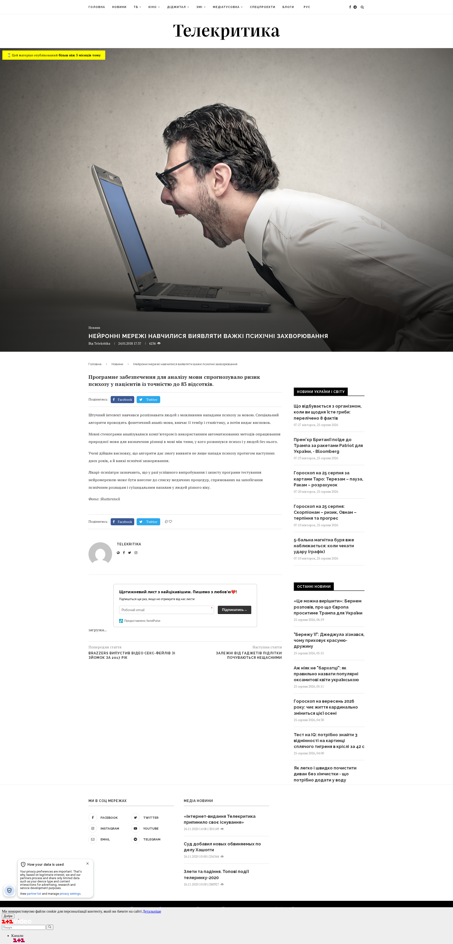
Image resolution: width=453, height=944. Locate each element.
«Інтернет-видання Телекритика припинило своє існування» (220, 819)
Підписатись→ (234, 610)
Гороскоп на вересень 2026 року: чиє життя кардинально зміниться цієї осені (326, 707)
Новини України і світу (321, 392)
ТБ (136, 7)
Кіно (152, 7)
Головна (96, 7)
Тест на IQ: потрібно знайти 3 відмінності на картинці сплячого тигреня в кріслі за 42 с (329, 740)
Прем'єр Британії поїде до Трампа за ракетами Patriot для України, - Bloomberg (328, 445)
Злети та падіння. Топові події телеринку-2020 (216, 874)
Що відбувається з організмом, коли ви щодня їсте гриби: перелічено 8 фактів (328, 412)
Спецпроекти (262, 7)
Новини (119, 7)
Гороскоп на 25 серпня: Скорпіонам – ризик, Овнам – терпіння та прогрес (325, 512)
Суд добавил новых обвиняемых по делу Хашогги (222, 846)
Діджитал (176, 7)
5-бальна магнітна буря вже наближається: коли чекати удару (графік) (324, 545)
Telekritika (102, 343)
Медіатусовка (226, 7)
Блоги (288, 7)
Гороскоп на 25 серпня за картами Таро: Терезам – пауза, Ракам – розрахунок (328, 478)
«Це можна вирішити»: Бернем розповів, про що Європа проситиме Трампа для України (328, 606)
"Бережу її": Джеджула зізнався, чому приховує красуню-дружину (329, 640)
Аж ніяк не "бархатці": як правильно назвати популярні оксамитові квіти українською (326, 673)
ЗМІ (199, 7)
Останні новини (314, 587)
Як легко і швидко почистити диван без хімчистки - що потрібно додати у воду (325, 773)
